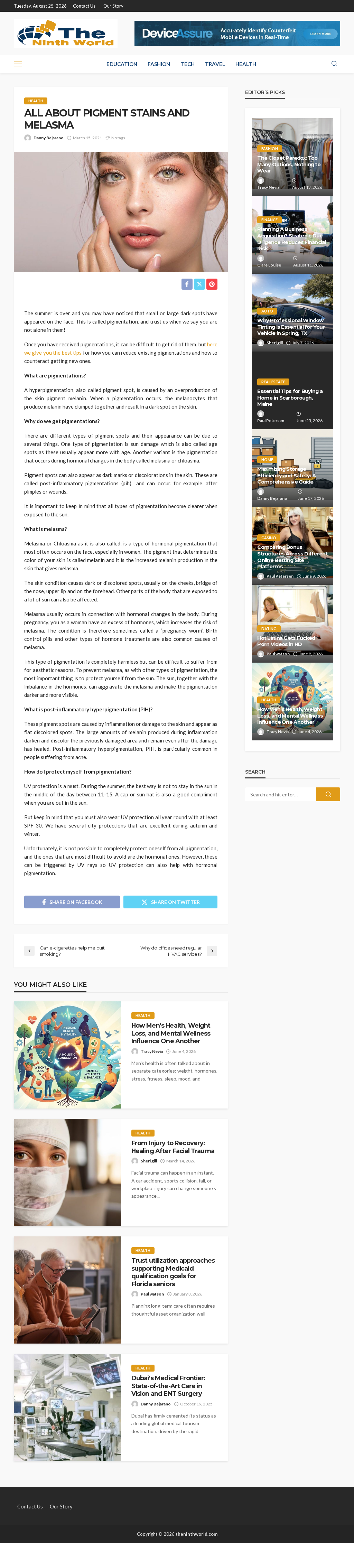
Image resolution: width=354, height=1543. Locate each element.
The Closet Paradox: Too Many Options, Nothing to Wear (288, 164)
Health (245, 64)
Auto (267, 311)
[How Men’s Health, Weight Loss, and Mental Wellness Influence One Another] (67, 1055)
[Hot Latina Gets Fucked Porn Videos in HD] (292, 624)
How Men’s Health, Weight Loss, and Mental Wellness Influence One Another (171, 1033)
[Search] (334, 64)
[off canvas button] (18, 64)
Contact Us (84, 6)
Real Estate (273, 382)
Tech (187, 64)
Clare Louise (269, 265)
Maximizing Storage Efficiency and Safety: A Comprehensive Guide (286, 475)
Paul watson (152, 1294)
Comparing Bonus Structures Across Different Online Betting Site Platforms (292, 557)
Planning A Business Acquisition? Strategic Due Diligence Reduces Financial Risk (291, 239)
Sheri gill (149, 1160)
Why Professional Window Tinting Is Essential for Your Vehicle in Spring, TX (291, 326)
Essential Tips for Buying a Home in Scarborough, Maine (290, 397)
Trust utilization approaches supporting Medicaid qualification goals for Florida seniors (173, 1272)
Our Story (113, 6)
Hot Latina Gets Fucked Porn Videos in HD (286, 641)
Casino (268, 537)
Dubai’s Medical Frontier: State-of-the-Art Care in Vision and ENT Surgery (168, 1385)
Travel (215, 64)
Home (267, 459)
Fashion (159, 64)
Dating (269, 628)
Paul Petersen (270, 420)
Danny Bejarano (49, 137)
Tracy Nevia (152, 1051)
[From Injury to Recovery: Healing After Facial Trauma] (67, 1172)
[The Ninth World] (66, 33)
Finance (269, 219)
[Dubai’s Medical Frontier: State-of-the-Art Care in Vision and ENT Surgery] (67, 1407)
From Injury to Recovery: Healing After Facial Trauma (172, 1146)
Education (121, 64)
